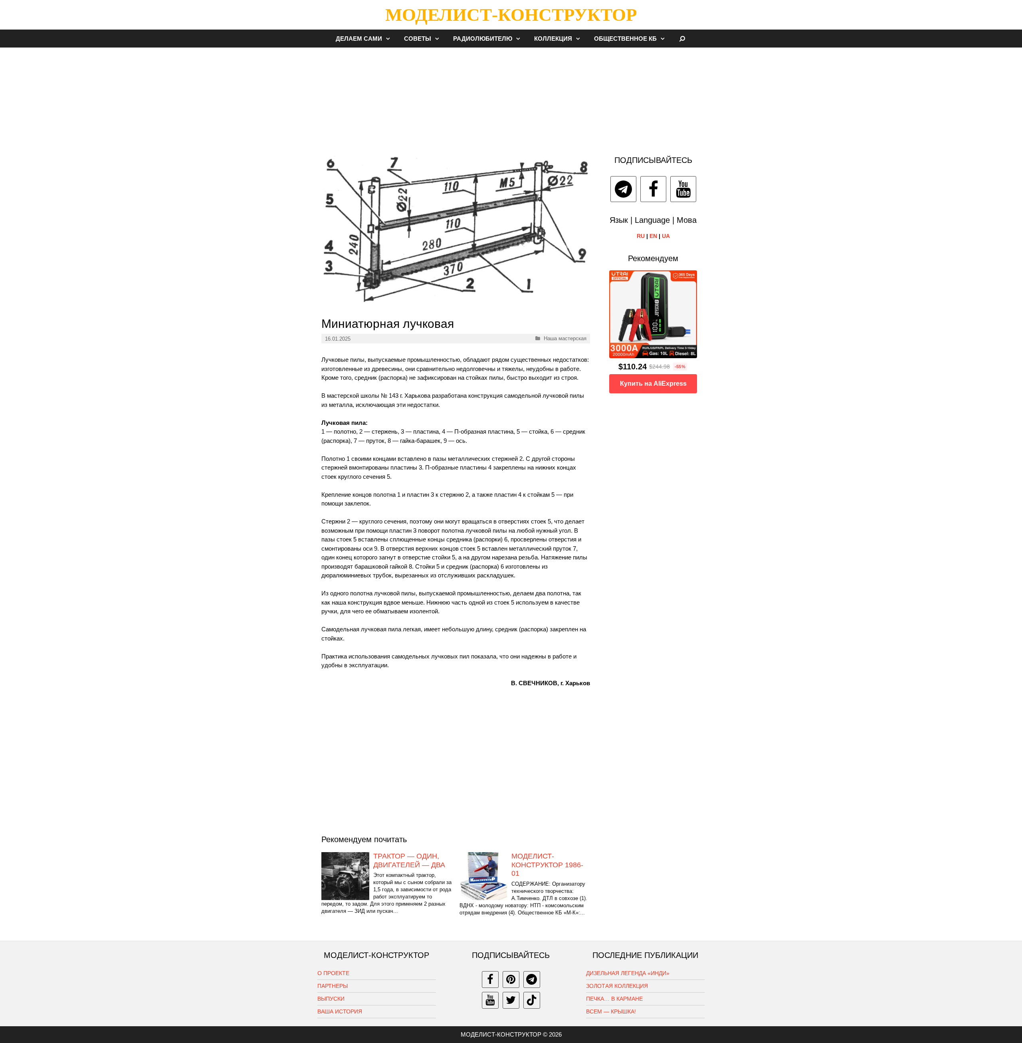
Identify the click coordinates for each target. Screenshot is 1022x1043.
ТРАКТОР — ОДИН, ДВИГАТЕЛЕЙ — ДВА (409, 860)
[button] (390, 39)
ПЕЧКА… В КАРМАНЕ (614, 998)
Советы (417, 38)
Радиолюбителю (482, 38)
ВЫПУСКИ (331, 998)
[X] (511, 1000)
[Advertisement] (511, 97)
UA (666, 236)
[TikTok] (531, 1000)
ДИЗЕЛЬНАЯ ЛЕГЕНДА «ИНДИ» (627, 973)
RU (641, 236)
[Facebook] (653, 189)
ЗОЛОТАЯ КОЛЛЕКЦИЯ (617, 986)
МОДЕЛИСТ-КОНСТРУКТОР (511, 15)
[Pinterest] (511, 979)
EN (653, 236)
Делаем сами (359, 38)
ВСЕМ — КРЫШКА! (611, 1011)
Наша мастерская (565, 338)
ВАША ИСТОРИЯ (339, 1011)
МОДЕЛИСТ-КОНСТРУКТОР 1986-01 (547, 864)
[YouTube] (683, 189)
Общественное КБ (625, 38)
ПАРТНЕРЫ (332, 986)
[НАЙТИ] (682, 39)
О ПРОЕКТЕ (333, 973)
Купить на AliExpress (653, 383)
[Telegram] (623, 189)
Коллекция (553, 38)
